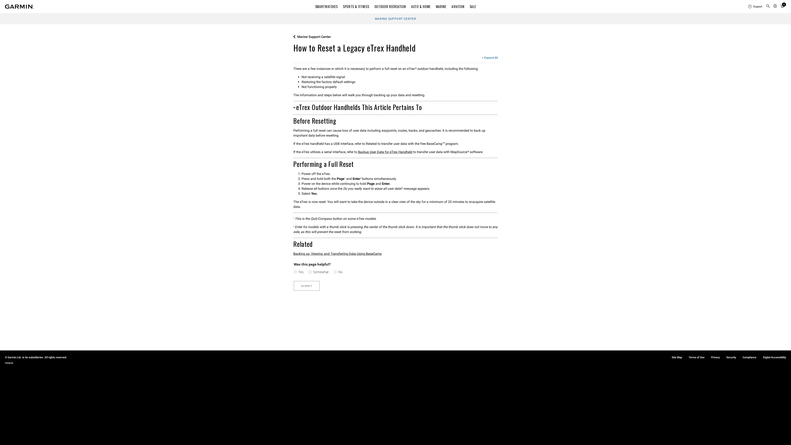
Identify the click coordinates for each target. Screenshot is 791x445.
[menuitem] (755, 6)
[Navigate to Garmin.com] (19, 6)
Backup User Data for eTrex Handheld (385, 152)
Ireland (9, 362)
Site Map (677, 357)
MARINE (441, 6)
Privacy (715, 357)
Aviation (458, 6)
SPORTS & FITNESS (356, 6)
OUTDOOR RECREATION (390, 6)
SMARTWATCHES (326, 6)
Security (731, 357)
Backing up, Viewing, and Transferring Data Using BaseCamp (337, 254)
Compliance (749, 357)
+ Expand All (490, 58)
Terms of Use (696, 357)
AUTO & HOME (421, 6)
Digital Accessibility (774, 357)
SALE (473, 6)
